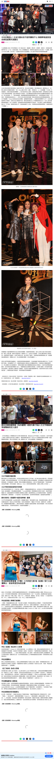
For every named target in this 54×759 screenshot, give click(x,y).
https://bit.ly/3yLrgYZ (38, 384)
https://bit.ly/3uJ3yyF (26, 378)
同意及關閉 (48, 756)
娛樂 (6, 35)
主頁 (3, 35)
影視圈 (9, 35)
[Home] (7, 1)
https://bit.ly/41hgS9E (33, 381)
